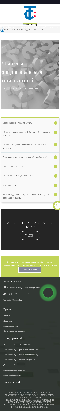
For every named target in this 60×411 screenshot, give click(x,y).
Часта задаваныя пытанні (31, 29)
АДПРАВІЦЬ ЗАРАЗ (29, 269)
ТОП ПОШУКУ (36, 398)
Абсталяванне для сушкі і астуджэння (19, 360)
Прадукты (7, 321)
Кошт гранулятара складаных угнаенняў (28, 403)
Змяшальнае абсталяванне (14, 370)
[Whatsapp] (48, 293)
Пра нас (6, 316)
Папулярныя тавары (28, 395)
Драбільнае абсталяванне (13, 365)
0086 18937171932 (14, 300)
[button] (30, 235)
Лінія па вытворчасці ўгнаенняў (17, 345)
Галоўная (9, 29)
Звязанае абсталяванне (12, 375)
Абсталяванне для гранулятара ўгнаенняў (20, 355)
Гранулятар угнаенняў (36, 407)
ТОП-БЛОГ (22, 398)
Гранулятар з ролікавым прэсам (23, 400)
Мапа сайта (47, 395)
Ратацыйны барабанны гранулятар (31, 401)
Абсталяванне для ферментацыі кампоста (20, 350)
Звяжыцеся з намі (10, 326)
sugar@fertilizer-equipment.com (20, 294)
